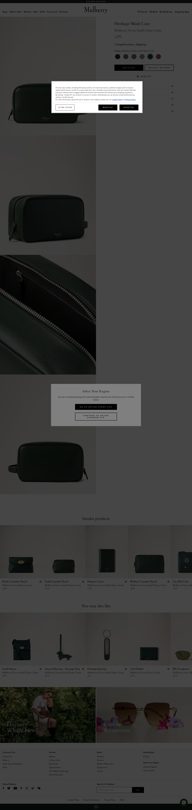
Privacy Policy (131, 100)
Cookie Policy (117, 100)
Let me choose (65, 107)
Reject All (108, 107)
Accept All (129, 107)
